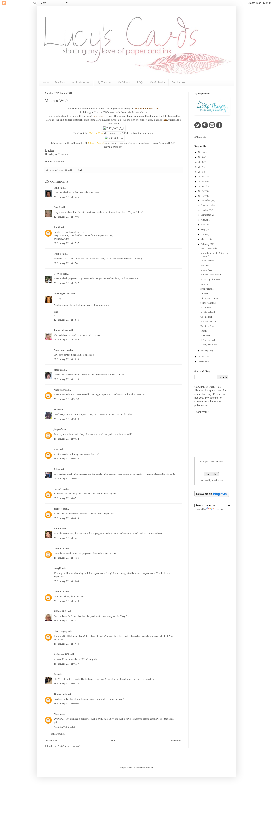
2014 (200, 181)
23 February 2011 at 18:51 (66, 620)
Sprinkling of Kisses (210, 279)
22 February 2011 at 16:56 (66, 196)
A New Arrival (207, 339)
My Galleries (158, 82)
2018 (200, 161)
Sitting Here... (207, 288)
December (206, 200)
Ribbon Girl (60, 611)
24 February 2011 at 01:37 (66, 663)
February (205, 244)
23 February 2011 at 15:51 (66, 537)
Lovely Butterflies (208, 344)
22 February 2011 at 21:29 (66, 398)
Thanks (203, 330)
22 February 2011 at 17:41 (66, 263)
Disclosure (178, 82)
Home (45, 82)
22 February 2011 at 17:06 (66, 216)
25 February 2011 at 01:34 (66, 683)
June (203, 224)
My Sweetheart (207, 311)
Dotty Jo (58, 273)
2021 (200, 152)
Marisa (57, 369)
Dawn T (58, 489)
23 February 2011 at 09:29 (66, 518)
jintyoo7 (58, 429)
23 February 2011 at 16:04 (66, 581)
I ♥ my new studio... (210, 297)
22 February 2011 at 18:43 (66, 339)
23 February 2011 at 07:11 (66, 498)
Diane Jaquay (61, 631)
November (206, 204)
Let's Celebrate (207, 260)
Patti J (57, 207)
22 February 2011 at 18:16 (66, 319)
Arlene (57, 469)
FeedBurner (217, 480)
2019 (200, 157)
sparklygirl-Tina (62, 293)
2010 (200, 356)
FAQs (140, 82)
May (203, 229)
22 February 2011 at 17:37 (66, 243)
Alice (56, 714)
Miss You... (206, 335)
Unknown (59, 548)
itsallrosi (58, 508)
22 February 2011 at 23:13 (66, 418)
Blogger (149, 767)
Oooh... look (206, 316)
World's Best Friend (209, 248)
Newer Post (51, 740)
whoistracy (59, 389)
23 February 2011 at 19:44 (66, 643)
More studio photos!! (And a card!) (214, 254)
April (203, 234)
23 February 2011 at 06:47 (66, 478)
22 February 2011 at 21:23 (66, 379)
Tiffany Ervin (60, 694)
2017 (200, 166)
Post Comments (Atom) (69, 746)
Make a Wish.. (58, 100)
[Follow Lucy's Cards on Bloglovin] (211, 495)
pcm (56, 449)
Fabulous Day (207, 326)
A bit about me (81, 82)
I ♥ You (204, 293)
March (204, 239)
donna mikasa (61, 330)
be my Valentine (208, 302)
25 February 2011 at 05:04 (66, 703)
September (206, 214)
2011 (200, 196)
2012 (200, 191)
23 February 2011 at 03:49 (66, 458)
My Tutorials (104, 82)
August (204, 219)
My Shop (60, 82)
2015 (200, 176)
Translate (218, 509)
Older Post (176, 740)
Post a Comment (57, 733)
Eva (56, 674)
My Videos (124, 82)
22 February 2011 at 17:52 (66, 282)
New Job (204, 283)
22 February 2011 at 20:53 (66, 359)
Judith (57, 227)
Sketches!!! (205, 265)
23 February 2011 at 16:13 (66, 600)
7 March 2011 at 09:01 (64, 726)
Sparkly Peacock (208, 321)
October (205, 209)
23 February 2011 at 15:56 (66, 557)
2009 (200, 361)
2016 (200, 171)
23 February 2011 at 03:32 (66, 438)
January (205, 350)
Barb (56, 409)
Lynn (56, 187)
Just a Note (205, 307)
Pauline (57, 528)
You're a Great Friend (210, 274)
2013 (200, 186)
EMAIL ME (200, 136)
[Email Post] (79, 169)
